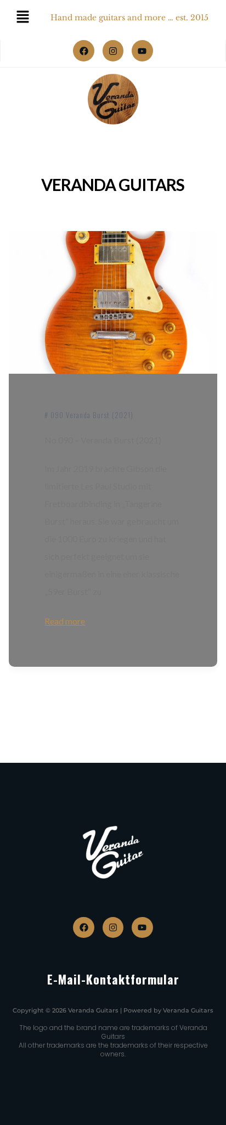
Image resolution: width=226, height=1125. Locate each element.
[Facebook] (83, 50)
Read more (64, 621)
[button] (19, 1105)
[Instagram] (113, 50)
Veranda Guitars (112, 184)
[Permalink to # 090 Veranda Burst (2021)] (113, 302)
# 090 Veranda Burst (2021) (88, 414)
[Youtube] (142, 50)
